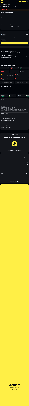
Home (1, 4)
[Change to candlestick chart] (18, 26)
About (27, 173)
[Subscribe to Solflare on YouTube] (13, 181)
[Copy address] (16, 89)
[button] (14, 10)
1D (11, 26)
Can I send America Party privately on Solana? (8, 118)
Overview (26, 157)
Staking (26, 166)
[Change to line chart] (17, 26)
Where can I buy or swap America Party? (8, 102)
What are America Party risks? (6, 127)
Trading (26, 164)
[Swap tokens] (14, 37)
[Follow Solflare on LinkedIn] (16, 181)
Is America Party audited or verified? (7, 125)
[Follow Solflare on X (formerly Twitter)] (11, 181)
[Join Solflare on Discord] (18, 181)
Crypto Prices (5, 4)
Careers (26, 175)
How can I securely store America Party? (8, 120)
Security (26, 162)
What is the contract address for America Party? (9, 122)
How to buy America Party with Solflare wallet (7, 47)
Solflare (20, 56)
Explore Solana (25, 171)
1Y (15, 26)
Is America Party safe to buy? (6, 113)
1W (12, 26)
